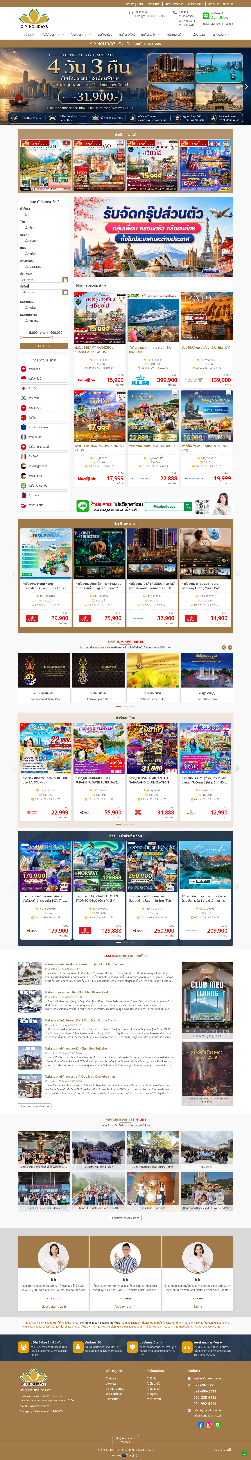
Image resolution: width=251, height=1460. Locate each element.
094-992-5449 (204, 1404)
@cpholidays (219, 17)
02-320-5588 (186, 16)
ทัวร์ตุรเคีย (152, 1394)
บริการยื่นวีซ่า (113, 1399)
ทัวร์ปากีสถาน (154, 1399)
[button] (224, 647)
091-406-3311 (187, 21)
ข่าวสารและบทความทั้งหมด (33, 1106)
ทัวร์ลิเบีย (151, 1379)
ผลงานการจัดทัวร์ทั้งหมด (124, 1218)
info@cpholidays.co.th (207, 1416)
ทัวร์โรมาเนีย (153, 1384)
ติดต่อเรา (111, 1379)
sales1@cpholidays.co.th (208, 1410)
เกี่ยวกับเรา (111, 1384)
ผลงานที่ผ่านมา (114, 1394)
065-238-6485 (187, 25)
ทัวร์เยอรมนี (153, 1389)
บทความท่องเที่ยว (115, 1389)
